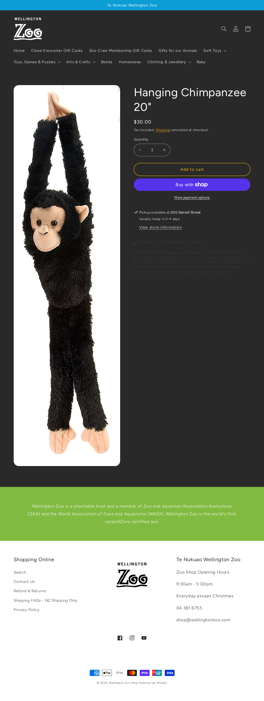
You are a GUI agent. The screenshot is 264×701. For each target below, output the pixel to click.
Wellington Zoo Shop (123, 682)
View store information (160, 227)
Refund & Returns (30, 591)
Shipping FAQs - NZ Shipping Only (46, 600)
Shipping (163, 130)
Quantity (141, 139)
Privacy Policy (27, 609)
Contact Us (24, 581)
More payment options (192, 197)
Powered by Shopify (153, 682)
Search (20, 572)
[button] (214, 50)
